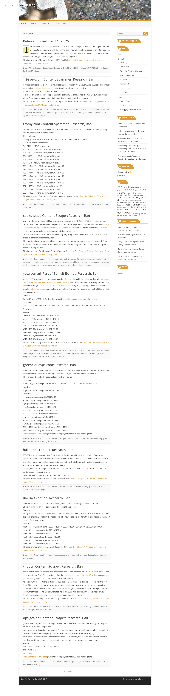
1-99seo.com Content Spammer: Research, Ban (58, 79)
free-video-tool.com (49, 262)
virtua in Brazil (57, 285)
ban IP (42, 204)
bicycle (138, 187)
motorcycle (137, 200)
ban (84, 109)
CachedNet (47, 68)
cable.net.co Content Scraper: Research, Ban (56, 215)
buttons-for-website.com (35, 112)
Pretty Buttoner (126, 88)
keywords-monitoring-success (94, 262)
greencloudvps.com (82, 438)
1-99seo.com (41, 109)
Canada (128, 190)
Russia (124, 207)
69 (130, 172)
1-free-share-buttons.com (56, 109)
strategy (105, 204)
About (34, 24)
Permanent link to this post (35, 433)
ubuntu (137, 213)
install (141, 195)
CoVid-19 (120, 195)
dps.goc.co (80, 661)
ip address (89, 112)
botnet (39, 68)
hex (35, 353)
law (132, 200)
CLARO (93, 350)
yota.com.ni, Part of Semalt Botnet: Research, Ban (61, 273)
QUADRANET (28, 71)
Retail (144, 205)
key (81, 262)
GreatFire (123, 92)
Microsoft (83, 68)
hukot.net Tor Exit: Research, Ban (48, 449)
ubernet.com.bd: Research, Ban (46, 498)
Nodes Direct (102, 68)
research (35, 115)
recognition (62, 265)
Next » (69, 671)
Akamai (39, 350)
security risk (46, 441)
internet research (65, 112)
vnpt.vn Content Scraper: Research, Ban (53, 566)
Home (23, 24)
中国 (138, 215)
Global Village (28, 353)
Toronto (128, 212)
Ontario (121, 202)
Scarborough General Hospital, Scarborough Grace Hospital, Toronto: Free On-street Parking (132, 148)
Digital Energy (68, 68)
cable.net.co (94, 259)
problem (54, 265)
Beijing (133, 187)
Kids (129, 200)
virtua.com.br (60, 356)
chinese (121, 192)
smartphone (128, 210)
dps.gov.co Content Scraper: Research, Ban (55, 618)
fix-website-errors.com (37, 289)
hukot (65, 487)
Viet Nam (26, 609)
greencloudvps (68, 438)
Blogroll (46, 24)
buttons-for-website (62, 259)
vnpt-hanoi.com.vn (37, 609)
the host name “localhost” (79, 575)
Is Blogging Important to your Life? (133, 109)
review (119, 207)
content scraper (52, 112)
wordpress (132, 215)
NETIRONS (92, 68)
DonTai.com (124, 67)
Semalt (42, 115)
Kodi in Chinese (125, 101)
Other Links (61, 24)
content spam (56, 438)
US (142, 213)
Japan (125, 200)
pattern (30, 441)
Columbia (58, 661)
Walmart (125, 215)
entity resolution (35, 262)
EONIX (76, 68)
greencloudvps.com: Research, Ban (49, 365)
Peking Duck (124, 84)
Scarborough (133, 207)
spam (99, 204)
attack (34, 68)
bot (26, 68)
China (142, 190)
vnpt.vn (48, 609)
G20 (126, 195)
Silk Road (123, 79)
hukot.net (71, 487)
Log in (120, 273)
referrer (36, 71)
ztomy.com (27, 207)
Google (131, 195)
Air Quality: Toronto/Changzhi (131, 71)
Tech (30, 109)
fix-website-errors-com (46, 88)
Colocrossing (57, 68)
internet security (78, 112)
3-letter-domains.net (74, 109)
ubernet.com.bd (28, 558)
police (142, 202)
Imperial (136, 195)
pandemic (128, 202)
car (136, 191)
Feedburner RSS (126, 105)
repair (128, 205)
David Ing (123, 62)
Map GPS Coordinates (128, 75)
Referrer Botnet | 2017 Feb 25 (46, 41)
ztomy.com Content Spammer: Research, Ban (57, 124)
